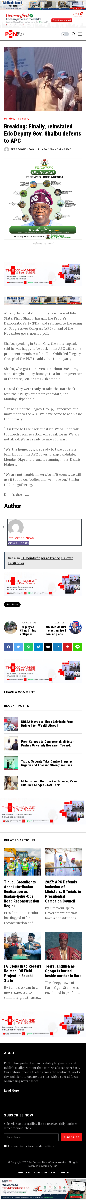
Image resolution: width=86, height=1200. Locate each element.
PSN (55, 1165)
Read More (11, 1090)
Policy (64, 1172)
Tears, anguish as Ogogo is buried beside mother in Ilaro (63, 971)
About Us (23, 1172)
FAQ (53, 1172)
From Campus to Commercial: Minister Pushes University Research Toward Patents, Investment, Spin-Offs (47, 745)
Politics (9, 118)
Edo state (12, 604)
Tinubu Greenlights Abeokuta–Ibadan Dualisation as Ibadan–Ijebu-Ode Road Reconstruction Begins (21, 894)
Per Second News (22, 149)
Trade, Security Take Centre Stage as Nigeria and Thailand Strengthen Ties (47, 763)
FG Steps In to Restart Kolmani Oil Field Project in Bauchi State (22, 973)
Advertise (40, 1172)
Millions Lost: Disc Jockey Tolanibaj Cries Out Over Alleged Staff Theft (49, 783)
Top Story (22, 118)
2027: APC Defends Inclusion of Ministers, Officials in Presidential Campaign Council (63, 891)
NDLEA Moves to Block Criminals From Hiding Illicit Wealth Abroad (47, 723)
